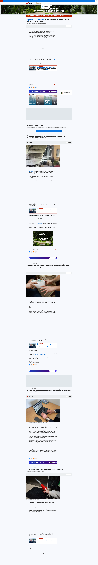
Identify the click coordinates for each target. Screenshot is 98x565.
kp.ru (56, 84)
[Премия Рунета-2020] (38, 3)
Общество (31, 389)
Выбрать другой (46, 6)
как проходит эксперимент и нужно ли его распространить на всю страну (46, 68)
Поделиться (69, 142)
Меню (1, 1)
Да (42, 6)
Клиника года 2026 (32, 15)
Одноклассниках (43, 77)
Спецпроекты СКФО (58, 15)
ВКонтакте (37, 77)
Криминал (31, 256)
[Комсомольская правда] (30, 3)
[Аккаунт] (96, 1)
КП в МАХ (54, 15)
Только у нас (41, 15)
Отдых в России (64, 15)
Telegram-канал (40, 224)
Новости (37, 15)
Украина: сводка (49, 15)
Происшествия (31, 264)
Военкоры (45, 15)
